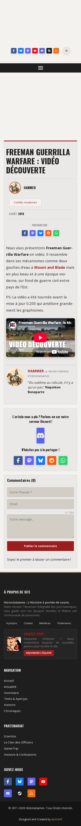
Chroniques (12, 711)
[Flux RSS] (56, 50)
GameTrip (11, 748)
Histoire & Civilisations (20, 754)
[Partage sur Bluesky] (40, 233)
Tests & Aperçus (16, 699)
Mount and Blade (49, 267)
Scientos (10, 736)
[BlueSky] (20, 782)
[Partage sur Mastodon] (33, 233)
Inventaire (11, 693)
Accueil (9, 681)
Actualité (10, 687)
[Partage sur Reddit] (48, 233)
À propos (11, 623)
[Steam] (49, 50)
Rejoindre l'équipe (39, 653)
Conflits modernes (25, 202)
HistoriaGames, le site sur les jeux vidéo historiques (40, 24)
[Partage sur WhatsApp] (56, 233)
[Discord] (42, 50)
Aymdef (56, 819)
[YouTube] (35, 50)
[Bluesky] (21, 50)
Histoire (10, 705)
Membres (45, 623)
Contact (28, 623)
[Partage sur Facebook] (25, 233)
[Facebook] (14, 50)
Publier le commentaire (40, 546)
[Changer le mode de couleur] (66, 50)
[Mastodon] (28, 50)
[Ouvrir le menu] (40, 68)
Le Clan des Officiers (18, 742)
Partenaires (64, 623)
